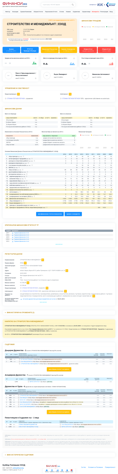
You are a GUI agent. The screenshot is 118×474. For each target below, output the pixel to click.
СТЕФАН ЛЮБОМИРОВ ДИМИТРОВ (28, 424)
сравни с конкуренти (73, 214)
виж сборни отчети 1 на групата (59, 369)
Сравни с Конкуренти (68, 50)
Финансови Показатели (49, 50)
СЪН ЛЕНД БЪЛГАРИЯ (26, 402)
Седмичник (76, 11)
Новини (68, 11)
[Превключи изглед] (73, 30)
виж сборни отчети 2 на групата (59, 412)
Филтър (7, 11)
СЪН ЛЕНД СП (23, 397)
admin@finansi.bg (18, 468)
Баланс (11, 50)
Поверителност (110, 467)
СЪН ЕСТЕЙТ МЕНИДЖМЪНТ (27, 406)
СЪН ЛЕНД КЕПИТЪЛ (26, 361)
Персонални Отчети (51, 11)
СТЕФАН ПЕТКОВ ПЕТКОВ (16, 98)
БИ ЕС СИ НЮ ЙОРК (25, 404)
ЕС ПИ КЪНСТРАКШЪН (27, 359)
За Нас (83, 467)
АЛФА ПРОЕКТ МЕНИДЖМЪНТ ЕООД (28, 426)
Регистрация (104, 11)
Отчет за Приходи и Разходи (30, 50)
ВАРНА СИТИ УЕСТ (35, 381)
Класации (15, 11)
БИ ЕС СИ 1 (23, 400)
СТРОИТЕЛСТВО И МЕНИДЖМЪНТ (30, 363)
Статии (61, 11)
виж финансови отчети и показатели (50, 214)
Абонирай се (95, 11)
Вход (111, 11)
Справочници (86, 11)
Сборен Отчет (88, 50)
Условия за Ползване (95, 467)
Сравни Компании (25, 11)
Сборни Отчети (38, 11)
